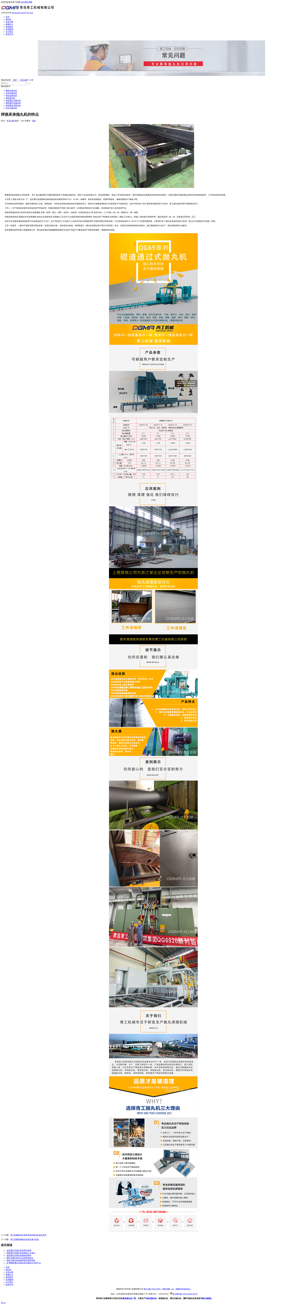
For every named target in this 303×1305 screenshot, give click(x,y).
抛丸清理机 (207, 1298)
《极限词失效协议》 (182, 1289)
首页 (7, 17)
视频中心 (9, 24)
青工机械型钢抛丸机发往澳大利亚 (24, 1239)
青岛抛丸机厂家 (129, 1298)
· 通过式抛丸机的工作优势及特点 (19, 1258)
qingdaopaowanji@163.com (22, 13)
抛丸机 (8, 19)
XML (22, 2)
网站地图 (28, 2)
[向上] (3, 1303)
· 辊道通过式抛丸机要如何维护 (18, 1255)
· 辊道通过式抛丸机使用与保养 (18, 1250)
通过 (34, 121)
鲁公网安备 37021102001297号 (184, 1294)
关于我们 (9, 32)
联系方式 (9, 34)
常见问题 (9, 22)
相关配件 (9, 27)
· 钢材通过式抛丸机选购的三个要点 (20, 1253)
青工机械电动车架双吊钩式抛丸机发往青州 (28, 1235)
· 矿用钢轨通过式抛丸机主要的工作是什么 (23, 1263)
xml (172, 1289)
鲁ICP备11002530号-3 (153, 1289)
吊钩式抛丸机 (151, 1298)
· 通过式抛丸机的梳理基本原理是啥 (20, 1260)
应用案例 (9, 29)
